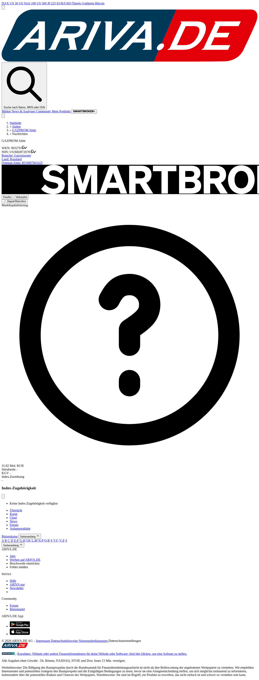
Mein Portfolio (61, 111)
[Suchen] (3, 116)
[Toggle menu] (3, 7)
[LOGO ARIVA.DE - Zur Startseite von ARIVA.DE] (129, 60)
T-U (55, 540)
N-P (40, 540)
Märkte (7, 111)
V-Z (62, 540)
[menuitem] (133, 556)
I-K (28, 540)
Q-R (47, 540)
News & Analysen (24, 111)
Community (44, 111)
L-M (34, 540)
